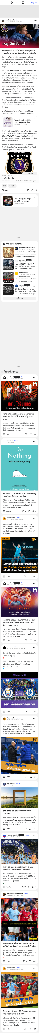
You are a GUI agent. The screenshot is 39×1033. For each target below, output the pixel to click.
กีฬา (4, 186)
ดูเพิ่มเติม (16, 881)
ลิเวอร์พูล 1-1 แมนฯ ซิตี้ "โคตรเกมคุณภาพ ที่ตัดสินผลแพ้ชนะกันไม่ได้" (19, 1012)
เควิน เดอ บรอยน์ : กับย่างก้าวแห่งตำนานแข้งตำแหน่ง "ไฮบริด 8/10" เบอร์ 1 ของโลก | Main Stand (19, 622)
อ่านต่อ (18, 430)
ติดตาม (18, 20)
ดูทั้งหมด (19, 298)
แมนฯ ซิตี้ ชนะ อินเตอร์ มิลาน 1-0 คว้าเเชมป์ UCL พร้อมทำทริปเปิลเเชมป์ (18, 868)
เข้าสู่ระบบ (33, 2)
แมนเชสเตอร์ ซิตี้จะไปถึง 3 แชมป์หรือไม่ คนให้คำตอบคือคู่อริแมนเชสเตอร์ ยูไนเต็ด (19, 944)
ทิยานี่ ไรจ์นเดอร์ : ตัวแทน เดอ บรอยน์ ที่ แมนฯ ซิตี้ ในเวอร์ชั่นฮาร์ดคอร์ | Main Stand (18, 416)
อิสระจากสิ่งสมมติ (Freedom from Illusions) (17, 812)
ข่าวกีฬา (12, 186)
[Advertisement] (20, 11)
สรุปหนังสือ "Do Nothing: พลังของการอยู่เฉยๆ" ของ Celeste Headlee (19, 494)
